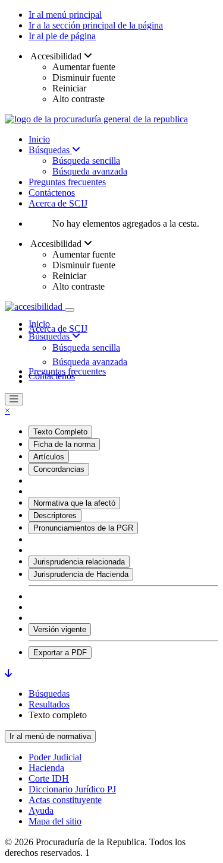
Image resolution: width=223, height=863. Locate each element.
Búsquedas (50, 150)
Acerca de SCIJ (58, 203)
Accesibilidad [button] (56, 56)
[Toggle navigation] (69, 310)
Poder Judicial (55, 757)
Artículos (48, 456)
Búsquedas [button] (50, 336)
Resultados (49, 704)
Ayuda (41, 810)
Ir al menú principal (65, 14)
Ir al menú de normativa (50, 736)
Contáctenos (52, 193)
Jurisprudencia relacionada (79, 561)
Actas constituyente (65, 800)
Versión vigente (59, 629)
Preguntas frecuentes (67, 182)
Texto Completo (60, 431)
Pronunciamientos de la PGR (83, 527)
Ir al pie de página (62, 36)
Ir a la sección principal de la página (96, 25)
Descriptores (55, 515)
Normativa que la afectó (74, 503)
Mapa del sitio (55, 821)
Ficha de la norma (64, 444)
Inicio (39, 139)
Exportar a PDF (60, 652)
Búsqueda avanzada (89, 171)
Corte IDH (49, 778)
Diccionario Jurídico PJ (72, 789)
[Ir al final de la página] (8, 673)
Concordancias (58, 469)
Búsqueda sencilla (86, 161)
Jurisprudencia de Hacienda (80, 574)
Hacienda (46, 768)
